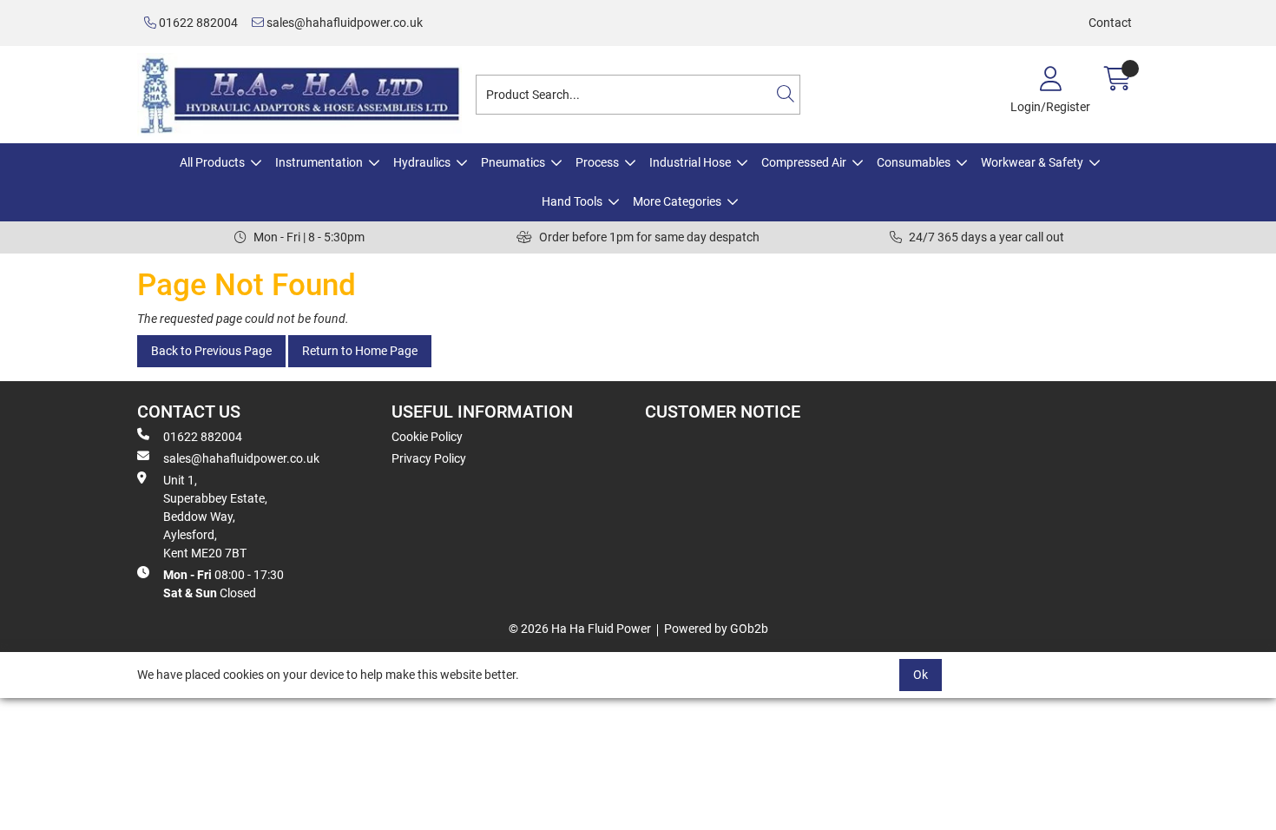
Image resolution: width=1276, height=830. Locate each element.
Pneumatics (513, 162)
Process (597, 162)
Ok (920, 675)
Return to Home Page (360, 351)
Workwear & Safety (1032, 162)
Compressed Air (803, 162)
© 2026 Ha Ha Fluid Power (580, 629)
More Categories (677, 201)
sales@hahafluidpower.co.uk (343, 23)
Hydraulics (422, 162)
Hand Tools (572, 201)
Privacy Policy (428, 458)
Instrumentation (319, 162)
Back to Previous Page (211, 351)
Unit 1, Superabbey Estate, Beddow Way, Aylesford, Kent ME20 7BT (215, 516)
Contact (1110, 23)
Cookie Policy (427, 437)
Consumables (913, 162)
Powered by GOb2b (716, 629)
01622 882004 (197, 23)
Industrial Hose (690, 162)
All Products (212, 162)
